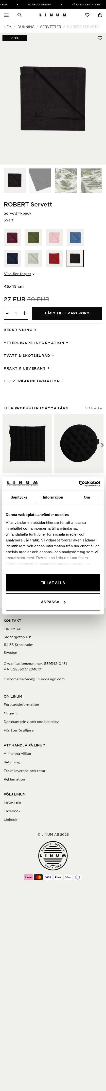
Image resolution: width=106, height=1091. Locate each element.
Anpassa (50, 602)
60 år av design (37, 4)
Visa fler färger (17, 274)
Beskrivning (18, 330)
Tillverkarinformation (32, 381)
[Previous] (8, 98)
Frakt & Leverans (25, 368)
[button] (6, 15)
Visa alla (93, 408)
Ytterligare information (34, 343)
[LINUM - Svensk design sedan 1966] (53, 14)
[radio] (12, 237)
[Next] (97, 98)
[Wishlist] (87, 15)
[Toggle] (37, 330)
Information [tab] (53, 497)
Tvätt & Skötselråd (27, 356)
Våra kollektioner (84, 4)
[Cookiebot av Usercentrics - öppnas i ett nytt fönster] (78, 483)
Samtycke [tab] (19, 497)
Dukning (26, 27)
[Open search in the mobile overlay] (19, 15)
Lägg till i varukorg (67, 313)
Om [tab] (87, 497)
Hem (8, 27)
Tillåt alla (53, 583)
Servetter (50, 27)
